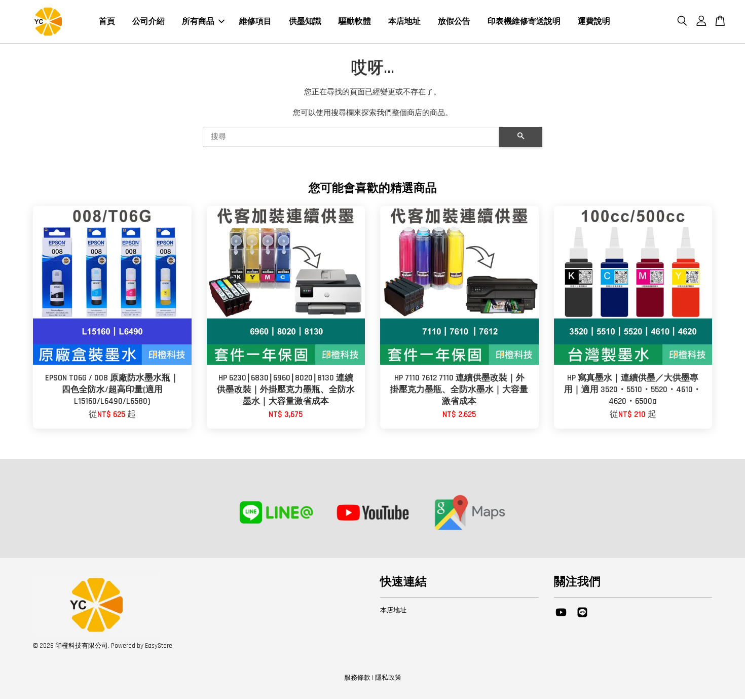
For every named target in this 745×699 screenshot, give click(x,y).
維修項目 (255, 21)
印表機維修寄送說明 (524, 21)
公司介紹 (148, 21)
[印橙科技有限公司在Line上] (582, 617)
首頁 (107, 21)
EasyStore (158, 646)
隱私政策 (388, 678)
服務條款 (357, 678)
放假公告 (454, 21)
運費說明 (594, 21)
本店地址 (404, 21)
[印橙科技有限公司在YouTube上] (561, 617)
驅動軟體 (355, 21)
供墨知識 (305, 21)
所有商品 (198, 21)
